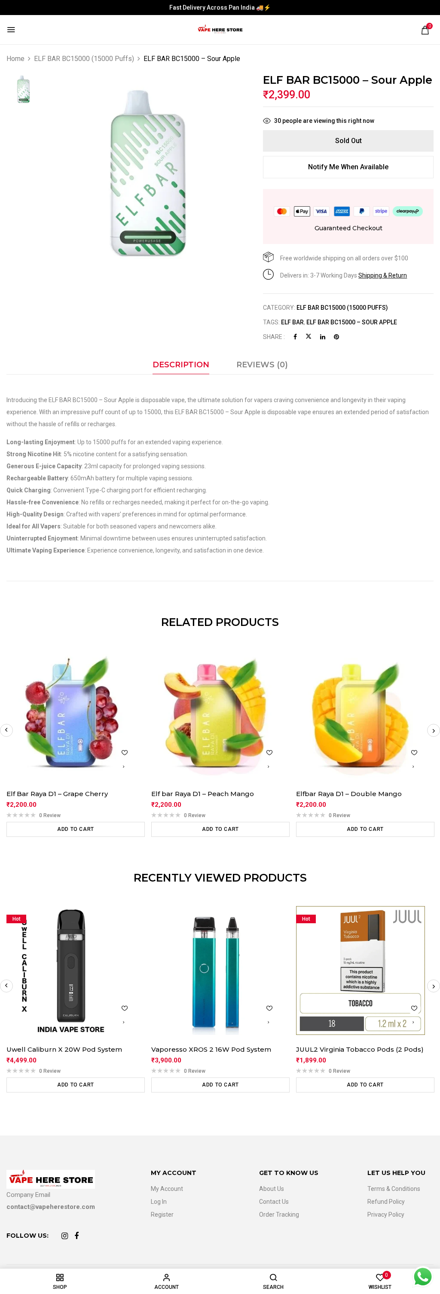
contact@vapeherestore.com (50, 1207)
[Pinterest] (336, 336)
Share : (274, 336)
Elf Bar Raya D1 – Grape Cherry (57, 794)
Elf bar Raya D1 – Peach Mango (202, 794)
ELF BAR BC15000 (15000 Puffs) (84, 59)
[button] (425, 30)
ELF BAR (292, 322)
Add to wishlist (124, 752)
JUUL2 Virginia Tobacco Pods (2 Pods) (360, 1049)
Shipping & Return (382, 275)
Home (15, 59)
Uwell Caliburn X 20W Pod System (64, 1049)
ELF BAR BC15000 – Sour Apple (351, 322)
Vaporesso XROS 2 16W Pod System (211, 1049)
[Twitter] (309, 336)
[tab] (181, 367)
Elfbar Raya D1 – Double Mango (349, 794)
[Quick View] (123, 766)
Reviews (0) (262, 364)
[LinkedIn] (322, 336)
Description (181, 364)
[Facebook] (295, 336)
